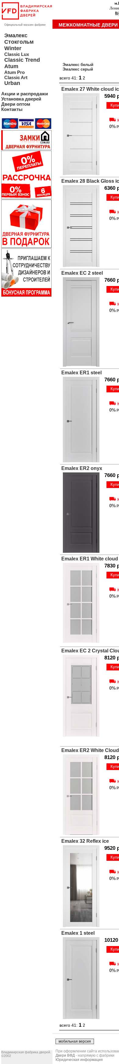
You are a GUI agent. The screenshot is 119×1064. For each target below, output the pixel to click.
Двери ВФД (65, 1055)
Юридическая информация (79, 1060)
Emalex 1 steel (78, 933)
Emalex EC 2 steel (82, 273)
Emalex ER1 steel (81, 372)
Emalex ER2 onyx (81, 468)
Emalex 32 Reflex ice (85, 841)
